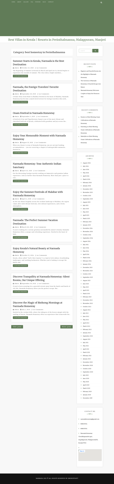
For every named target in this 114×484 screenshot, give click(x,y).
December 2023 (87, 267)
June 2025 (86, 208)
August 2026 (87, 163)
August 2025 (86, 202)
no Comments (41, 68)
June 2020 (86, 378)
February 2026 (87, 182)
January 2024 (87, 264)
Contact (51, 1)
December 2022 (88, 300)
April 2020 (86, 385)
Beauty (83, 117)
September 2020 (88, 372)
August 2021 (86, 339)
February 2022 (87, 329)
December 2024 (88, 228)
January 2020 (87, 395)
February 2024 (87, 261)
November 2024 (88, 231)
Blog (44, 1)
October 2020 (87, 368)
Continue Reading (20, 76)
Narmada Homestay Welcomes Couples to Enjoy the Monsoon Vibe (90, 93)
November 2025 (88, 192)
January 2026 (87, 186)
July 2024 (85, 244)
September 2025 (88, 199)
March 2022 (86, 326)
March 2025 (86, 218)
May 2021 (86, 346)
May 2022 (86, 319)
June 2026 (86, 169)
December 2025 (87, 189)
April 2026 (86, 176)
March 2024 (86, 257)
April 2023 (86, 290)
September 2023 (88, 277)
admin (16, 68)
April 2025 (86, 215)
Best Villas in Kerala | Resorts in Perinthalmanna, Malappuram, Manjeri (57, 40)
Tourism (38, 1)
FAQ (32, 1)
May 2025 (86, 212)
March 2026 (86, 179)
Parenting (84, 126)
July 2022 (86, 313)
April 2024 (86, 254)
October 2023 (87, 274)
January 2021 (87, 359)
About (19, 1)
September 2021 (88, 336)
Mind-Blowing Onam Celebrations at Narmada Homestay (90, 120)
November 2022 (88, 303)
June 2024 (86, 248)
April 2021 (86, 349)
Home (13, 1)
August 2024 (87, 241)
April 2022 (86, 323)
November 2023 (88, 270)
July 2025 (85, 205)
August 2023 (86, 280)
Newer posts (66, 327)
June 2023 (86, 284)
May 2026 (86, 173)
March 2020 (86, 388)
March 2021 (86, 352)
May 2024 (86, 251)
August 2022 (87, 310)
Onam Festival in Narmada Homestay (34, 113)
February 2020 (87, 391)
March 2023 (86, 293)
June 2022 (86, 316)
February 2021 (87, 355)
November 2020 (88, 365)
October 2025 (87, 195)
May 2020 (86, 381)
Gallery (26, 1)
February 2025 (87, 221)
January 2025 (87, 225)
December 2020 (88, 362)
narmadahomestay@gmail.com (90, 419)
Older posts (17, 327)
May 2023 (86, 287)
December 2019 (87, 398)
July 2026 (86, 166)
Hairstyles (84, 136)
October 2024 (87, 235)
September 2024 (88, 238)
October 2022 (87, 306)
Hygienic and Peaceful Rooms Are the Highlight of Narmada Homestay (91, 74)
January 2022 (87, 332)
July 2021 (85, 342)
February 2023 (87, 297)
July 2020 (86, 375)
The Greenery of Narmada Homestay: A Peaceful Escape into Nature (91, 84)
